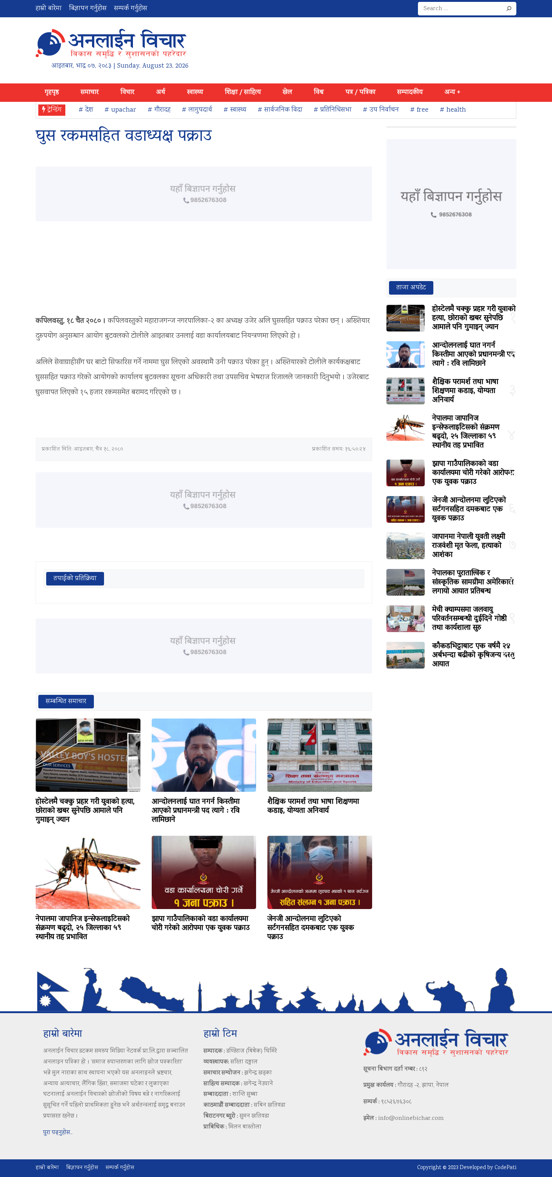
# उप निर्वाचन (381, 110)
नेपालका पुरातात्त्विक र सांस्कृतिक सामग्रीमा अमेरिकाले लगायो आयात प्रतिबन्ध (472, 582)
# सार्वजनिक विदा (280, 110)
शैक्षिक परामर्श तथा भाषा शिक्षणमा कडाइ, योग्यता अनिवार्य (313, 806)
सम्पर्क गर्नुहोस (130, 9)
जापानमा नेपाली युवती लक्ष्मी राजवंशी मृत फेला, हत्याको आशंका (468, 546)
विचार (127, 92)
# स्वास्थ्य (234, 110)
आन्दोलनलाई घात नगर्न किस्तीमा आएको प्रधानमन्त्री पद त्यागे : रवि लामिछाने (196, 811)
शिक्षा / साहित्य (243, 92)
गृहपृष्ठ (52, 92)
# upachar (120, 110)
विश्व (319, 92)
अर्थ (160, 92)
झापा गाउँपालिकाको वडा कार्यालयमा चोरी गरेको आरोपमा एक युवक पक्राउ (201, 923)
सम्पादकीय (410, 92)
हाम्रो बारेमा (49, 9)
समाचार (90, 92)
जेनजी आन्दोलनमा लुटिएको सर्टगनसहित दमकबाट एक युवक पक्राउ (310, 928)
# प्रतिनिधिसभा (332, 110)
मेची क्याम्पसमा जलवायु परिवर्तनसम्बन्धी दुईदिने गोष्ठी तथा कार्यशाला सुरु (469, 619)
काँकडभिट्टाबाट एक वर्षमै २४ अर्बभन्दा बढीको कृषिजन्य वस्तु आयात (473, 655)
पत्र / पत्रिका (360, 92)
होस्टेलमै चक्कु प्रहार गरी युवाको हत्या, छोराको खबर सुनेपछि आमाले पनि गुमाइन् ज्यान (85, 811)
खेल (287, 92)
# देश (85, 110)
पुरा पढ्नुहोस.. (57, 1133)
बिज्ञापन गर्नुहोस (88, 9)
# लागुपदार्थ (197, 110)
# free (419, 110)
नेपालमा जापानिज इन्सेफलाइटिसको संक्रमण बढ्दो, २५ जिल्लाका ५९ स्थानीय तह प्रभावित (83, 928)
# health (453, 110)
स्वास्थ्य (195, 92)
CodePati (505, 1168)
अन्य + (452, 92)
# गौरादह (159, 110)
